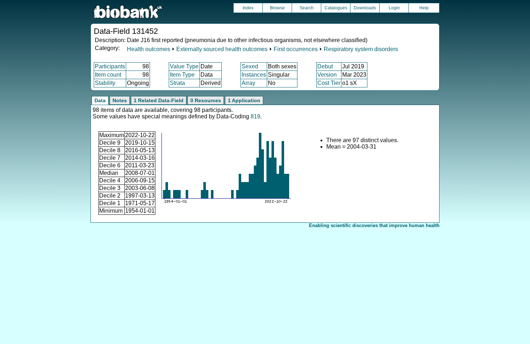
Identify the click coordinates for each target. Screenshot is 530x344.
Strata (177, 83)
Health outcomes (148, 49)
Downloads (365, 7)
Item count (108, 75)
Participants (110, 66)
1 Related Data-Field (159, 100)
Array (248, 83)
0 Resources (205, 100)
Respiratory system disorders (361, 49)
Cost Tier (328, 83)
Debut (325, 66)
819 (255, 116)
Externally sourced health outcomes (222, 49)
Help (424, 7)
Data (100, 100)
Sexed (250, 66)
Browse (277, 7)
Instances (254, 75)
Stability (105, 83)
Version (327, 75)
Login (394, 7)
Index (248, 7)
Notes (119, 100)
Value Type (184, 66)
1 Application (244, 100)
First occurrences (296, 49)
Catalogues (335, 7)
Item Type (182, 75)
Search (307, 7)
